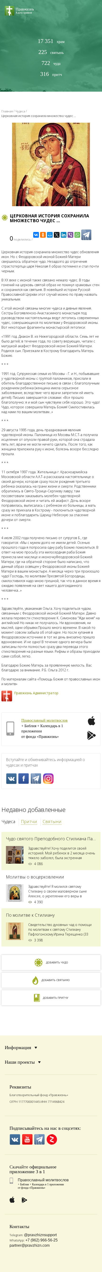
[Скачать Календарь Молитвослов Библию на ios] (91, 723)
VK (11, 778)
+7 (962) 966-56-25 (41, 1240)
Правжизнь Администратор (36, 693)
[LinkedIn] (63, 235)
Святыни (52, 821)
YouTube (27, 1139)
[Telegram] (86, 235)
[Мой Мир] (50, 235)
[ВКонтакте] (36, 235)
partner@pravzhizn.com (29, 1245)
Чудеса (8, 821)
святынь (51, 52)
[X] (57, 235)
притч (51, 74)
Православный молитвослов (44, 720)
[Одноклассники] (43, 235)
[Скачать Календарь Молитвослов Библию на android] (91, 736)
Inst (48, 778)
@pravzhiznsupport (40, 1235)
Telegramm (36, 778)
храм (51, 41)
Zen (51, 1139)
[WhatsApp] (77, 235)
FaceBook (23, 778)
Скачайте (18, 1166)
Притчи (29, 821)
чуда (51, 63)
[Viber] (70, 235)
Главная (7, 111)
